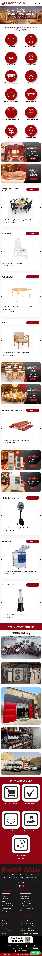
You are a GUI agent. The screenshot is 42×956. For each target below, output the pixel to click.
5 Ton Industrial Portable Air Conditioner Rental (19, 571)
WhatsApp (35, 953)
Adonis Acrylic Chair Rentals (12, 263)
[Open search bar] (35, 3)
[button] (1, 208)
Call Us (35, 948)
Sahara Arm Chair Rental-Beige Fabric (16, 353)
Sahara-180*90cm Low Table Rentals (16, 440)
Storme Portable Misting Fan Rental (15, 528)
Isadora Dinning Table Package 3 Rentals (17, 220)
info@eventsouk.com (31, 933)
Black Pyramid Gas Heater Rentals (15, 615)
